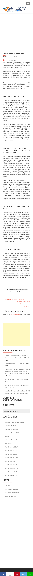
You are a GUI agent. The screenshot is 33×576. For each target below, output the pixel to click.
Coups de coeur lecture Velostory (15, 422)
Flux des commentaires (12, 492)
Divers (7, 436)
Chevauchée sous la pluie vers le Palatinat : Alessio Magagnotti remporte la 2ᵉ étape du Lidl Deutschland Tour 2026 (17, 371)
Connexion (8, 485)
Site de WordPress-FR (12, 496)
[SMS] (30, 574)
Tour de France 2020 (11, 457)
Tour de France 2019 (11, 454)
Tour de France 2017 (11, 447)
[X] (10, 574)
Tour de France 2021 (12, 433)
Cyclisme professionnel (12, 429)
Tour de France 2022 (11, 465)
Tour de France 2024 (11, 472)
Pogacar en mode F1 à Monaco (14, 363)
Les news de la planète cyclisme (13, 299)
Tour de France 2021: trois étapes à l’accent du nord (23, 304)
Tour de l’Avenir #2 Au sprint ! (14, 379)
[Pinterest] (17, 574)
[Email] (23, 574)
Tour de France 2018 (11, 450)
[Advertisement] (16, 30)
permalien (24, 292)
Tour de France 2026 (12, 440)
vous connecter (15, 314)
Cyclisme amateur (10, 425)
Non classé (8, 443)
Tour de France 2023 (11, 468)
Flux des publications (11, 489)
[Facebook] (3, 574)
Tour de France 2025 (11, 475)
